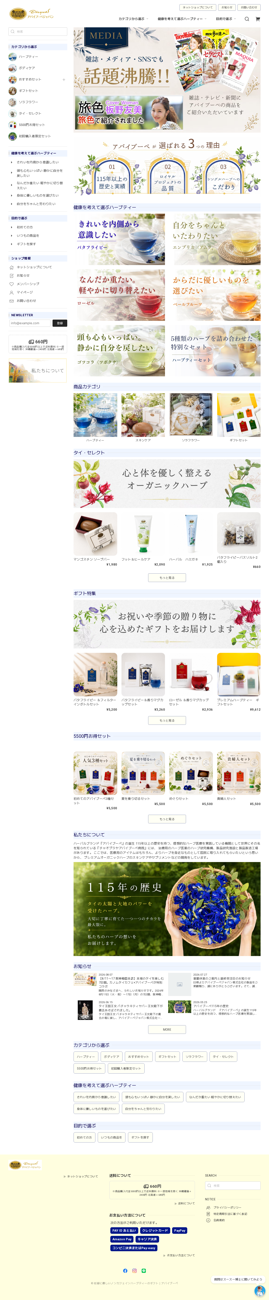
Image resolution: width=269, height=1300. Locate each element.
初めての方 (84, 1137)
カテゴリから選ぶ (132, 19)
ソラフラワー (28, 102)
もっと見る (167, 577)
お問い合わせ (249, 7)
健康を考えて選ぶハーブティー (180, 19)
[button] (78, 80)
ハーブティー (28, 57)
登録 (60, 323)
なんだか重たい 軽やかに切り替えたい (215, 1097)
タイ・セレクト (30, 113)
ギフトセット (28, 91)
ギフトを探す (140, 1137)
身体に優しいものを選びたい (96, 1109)
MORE (167, 1029)
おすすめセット (30, 79)
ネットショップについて (198, 7)
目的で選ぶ (224, 19)
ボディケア (27, 68)
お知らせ (227, 7)
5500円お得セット (32, 125)
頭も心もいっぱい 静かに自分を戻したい (152, 1097)
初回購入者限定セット (35, 136)
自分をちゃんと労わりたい (143, 1109)
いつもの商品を (111, 1137)
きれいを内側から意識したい (96, 1097)
